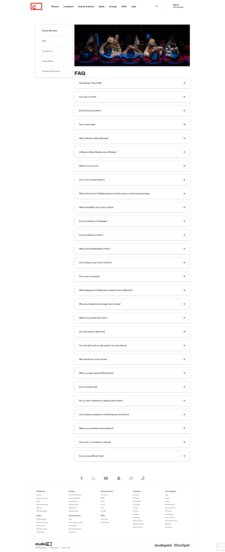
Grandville (136, 504)
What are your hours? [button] (89, 166)
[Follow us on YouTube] (106, 478)
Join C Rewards (178, 7)
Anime (103, 504)
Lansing (135, 508)
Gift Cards (104, 519)
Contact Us (47, 51)
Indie (102, 508)
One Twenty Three (171, 521)
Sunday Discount (42, 522)
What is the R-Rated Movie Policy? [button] (94, 249)
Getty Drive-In (138, 527)
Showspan (168, 527)
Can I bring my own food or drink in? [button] (95, 263)
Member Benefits (42, 504)
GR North (136, 495)
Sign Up (39, 508)
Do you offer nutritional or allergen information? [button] (101, 401)
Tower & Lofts (169, 517)
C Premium (104, 495)
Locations (69, 7)
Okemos (136, 511)
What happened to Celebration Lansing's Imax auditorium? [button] (106, 290)
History (167, 501)
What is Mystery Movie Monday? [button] (94, 138)
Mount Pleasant (138, 524)
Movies (55, 7)
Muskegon (136, 517)
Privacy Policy (54, 548)
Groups (113, 7)
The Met (103, 511)
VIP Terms (168, 511)
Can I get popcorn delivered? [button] (92, 332)
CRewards (40, 491)
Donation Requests (51, 71)
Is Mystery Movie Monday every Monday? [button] (98, 152)
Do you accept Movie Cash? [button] (91, 456)
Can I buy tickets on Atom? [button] (91, 235)
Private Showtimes (75, 495)
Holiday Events (74, 511)
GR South (136, 498)
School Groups (73, 504)
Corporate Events (75, 498)
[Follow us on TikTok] (143, 478)
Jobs (133, 7)
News (167, 498)
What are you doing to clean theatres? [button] (96, 428)
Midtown (168, 524)
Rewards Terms (170, 508)
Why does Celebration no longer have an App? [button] (100, 304)
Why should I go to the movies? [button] (93, 359)
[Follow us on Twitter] (93, 478)
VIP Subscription (41, 511)
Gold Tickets (40, 532)
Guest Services (49, 31)
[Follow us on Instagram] (131, 478)
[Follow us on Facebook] (81, 478)
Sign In (176, 5)
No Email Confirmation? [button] (90, 111)
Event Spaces (73, 501)
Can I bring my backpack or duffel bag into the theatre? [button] (104, 415)
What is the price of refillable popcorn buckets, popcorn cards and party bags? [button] (114, 194)
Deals (102, 7)
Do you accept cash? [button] (88, 387)
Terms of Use (66, 548)
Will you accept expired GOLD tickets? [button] (96, 373)
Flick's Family (40, 525)
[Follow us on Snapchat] (119, 478)
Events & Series (86, 7)
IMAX (102, 498)
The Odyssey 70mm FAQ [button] (90, 83)
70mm (103, 501)
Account (39, 495)
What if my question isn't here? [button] (93, 318)
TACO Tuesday (41, 519)
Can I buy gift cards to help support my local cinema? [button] (103, 345)
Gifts (124, 7)
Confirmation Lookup (76, 522)
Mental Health (170, 504)
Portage (135, 514)
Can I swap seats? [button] (87, 124)
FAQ (44, 41)
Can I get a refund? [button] (87, 97)
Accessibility (47, 61)
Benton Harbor (138, 521)
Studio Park (137, 501)
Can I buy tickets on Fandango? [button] (93, 221)
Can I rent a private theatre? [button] (92, 180)
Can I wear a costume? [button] (89, 276)
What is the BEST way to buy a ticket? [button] (96, 207)
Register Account (42, 498)
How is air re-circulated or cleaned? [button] (95, 442)
